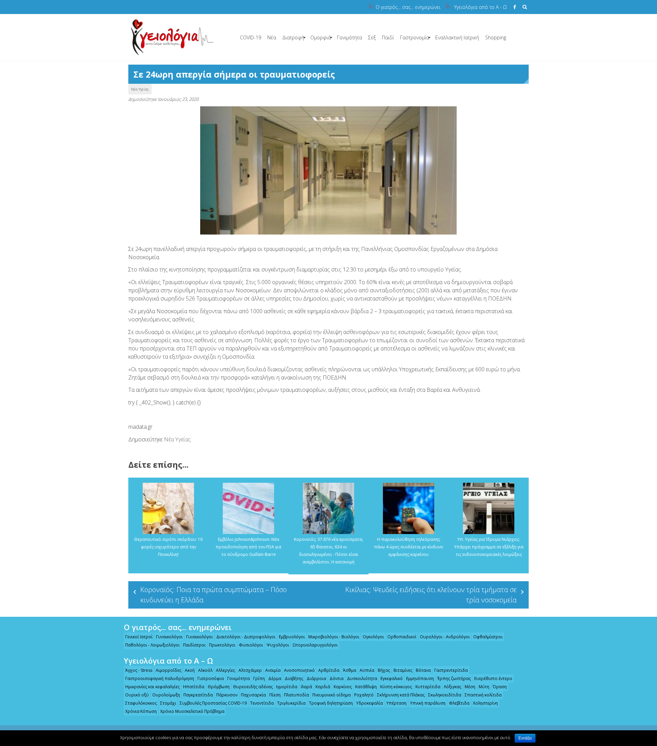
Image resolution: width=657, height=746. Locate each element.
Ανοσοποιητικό (299, 670)
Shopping (495, 37)
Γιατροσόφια (210, 678)
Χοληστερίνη (485, 703)
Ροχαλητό (364, 695)
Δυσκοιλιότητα (362, 678)
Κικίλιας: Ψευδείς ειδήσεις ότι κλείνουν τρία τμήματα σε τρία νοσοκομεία (431, 594)
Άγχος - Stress (138, 670)
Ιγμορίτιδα (286, 687)
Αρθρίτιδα (328, 670)
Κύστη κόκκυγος (396, 687)
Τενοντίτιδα (262, 703)
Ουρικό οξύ (137, 695)
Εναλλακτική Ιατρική (457, 37)
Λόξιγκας (452, 687)
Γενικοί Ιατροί (139, 637)
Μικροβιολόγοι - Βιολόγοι (333, 637)
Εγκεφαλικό (392, 678)
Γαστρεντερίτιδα (451, 670)
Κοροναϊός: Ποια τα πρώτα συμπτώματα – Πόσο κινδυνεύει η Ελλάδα (213, 594)
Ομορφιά (320, 37)
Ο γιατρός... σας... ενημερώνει (408, 7)
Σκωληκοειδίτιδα (444, 695)
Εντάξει (525, 738)
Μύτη (484, 687)
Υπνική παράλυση (428, 703)
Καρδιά (322, 687)
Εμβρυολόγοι (292, 637)
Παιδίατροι (194, 645)
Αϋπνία (367, 670)
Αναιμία (273, 670)
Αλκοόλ (205, 670)
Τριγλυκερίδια (291, 703)
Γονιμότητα (349, 37)
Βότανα (423, 670)
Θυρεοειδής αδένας (253, 687)
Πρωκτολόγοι (222, 645)
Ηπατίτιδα (193, 687)
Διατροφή (293, 37)
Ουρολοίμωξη (166, 695)
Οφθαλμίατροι (488, 637)
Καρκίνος (343, 687)
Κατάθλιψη (366, 687)
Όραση (500, 687)
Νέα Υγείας (140, 89)
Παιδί (388, 37)
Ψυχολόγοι (278, 645)
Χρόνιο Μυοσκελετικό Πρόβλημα (192, 711)
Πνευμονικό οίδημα (331, 695)
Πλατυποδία (296, 695)
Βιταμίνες (403, 670)
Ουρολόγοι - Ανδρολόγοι (445, 637)
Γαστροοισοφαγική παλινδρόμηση (159, 678)
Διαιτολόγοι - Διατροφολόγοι (245, 637)
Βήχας (384, 670)
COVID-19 (250, 37)
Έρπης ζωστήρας (454, 678)
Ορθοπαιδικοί (401, 637)
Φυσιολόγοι (251, 645)
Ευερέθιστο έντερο (493, 678)
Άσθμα (349, 670)
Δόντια (337, 678)
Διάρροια (316, 678)
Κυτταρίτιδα (427, 687)
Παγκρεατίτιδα (198, 695)
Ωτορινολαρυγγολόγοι (315, 645)
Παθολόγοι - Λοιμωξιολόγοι (152, 645)
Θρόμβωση (219, 687)
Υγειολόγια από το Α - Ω (480, 7)
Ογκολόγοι (373, 637)
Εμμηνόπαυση (420, 678)
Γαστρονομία (414, 37)
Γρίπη (259, 678)
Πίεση (275, 695)
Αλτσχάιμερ (250, 670)
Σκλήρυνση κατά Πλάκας (401, 695)
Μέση (470, 687)
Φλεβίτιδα (459, 703)
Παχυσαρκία (253, 695)
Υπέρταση (396, 703)
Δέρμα (274, 678)
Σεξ (372, 37)
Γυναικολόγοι (169, 637)
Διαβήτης (294, 678)
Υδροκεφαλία (369, 703)
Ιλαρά (306, 687)
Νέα (271, 37)
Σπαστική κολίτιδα (483, 695)
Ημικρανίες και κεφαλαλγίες (152, 687)
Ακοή (190, 670)
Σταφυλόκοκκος (141, 703)
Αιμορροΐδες (168, 670)
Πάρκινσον (226, 695)
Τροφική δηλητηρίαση (331, 703)
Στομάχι (168, 703)
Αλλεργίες (225, 670)
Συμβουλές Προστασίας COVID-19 (213, 703)
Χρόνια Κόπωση (141, 711)
